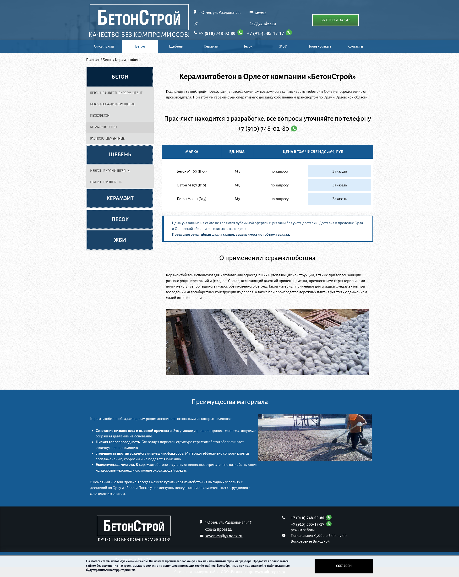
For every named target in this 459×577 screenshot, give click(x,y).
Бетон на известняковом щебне (116, 93)
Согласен (344, 566)
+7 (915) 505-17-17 (265, 33)
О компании (104, 46)
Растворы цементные (107, 138)
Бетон (140, 46)
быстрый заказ (335, 20)
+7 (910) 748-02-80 (216, 33)
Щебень (176, 46)
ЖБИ (283, 46)
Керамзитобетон (103, 127)
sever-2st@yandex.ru (223, 536)
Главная (93, 60)
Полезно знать (319, 46)
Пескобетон (99, 115)
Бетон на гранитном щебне (112, 104)
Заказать (339, 171)
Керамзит (212, 46)
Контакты (355, 46)
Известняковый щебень (110, 171)
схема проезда (218, 529)
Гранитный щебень (106, 182)
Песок (247, 46)
